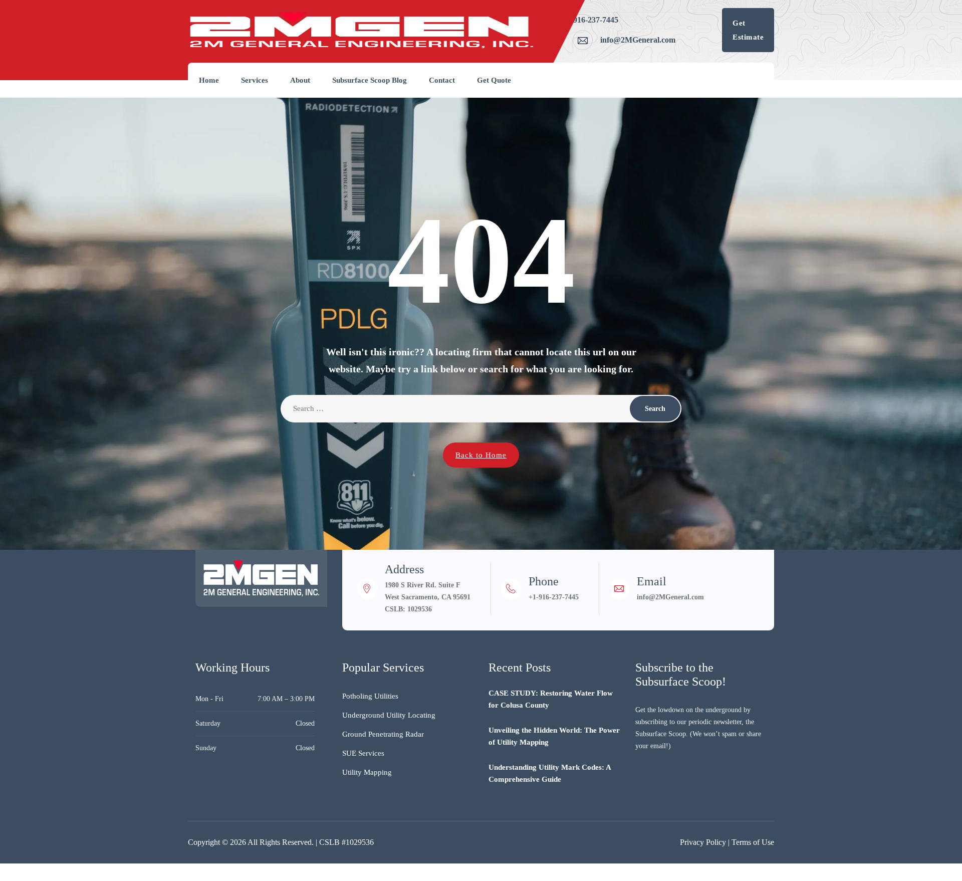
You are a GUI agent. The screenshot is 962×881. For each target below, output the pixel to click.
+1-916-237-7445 (590, 20)
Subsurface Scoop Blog (369, 80)
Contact (442, 80)
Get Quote (494, 80)
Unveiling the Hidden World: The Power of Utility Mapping (554, 736)
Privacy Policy (703, 842)
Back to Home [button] (481, 455)
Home (209, 80)
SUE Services (363, 753)
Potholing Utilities (370, 696)
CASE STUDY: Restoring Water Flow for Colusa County (551, 699)
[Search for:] (481, 408)
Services (254, 80)
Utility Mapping (367, 772)
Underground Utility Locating (388, 715)
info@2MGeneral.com (637, 40)
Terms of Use (753, 842)
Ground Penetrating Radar (383, 734)
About (300, 80)
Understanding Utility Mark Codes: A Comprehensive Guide (550, 773)
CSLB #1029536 (346, 842)
